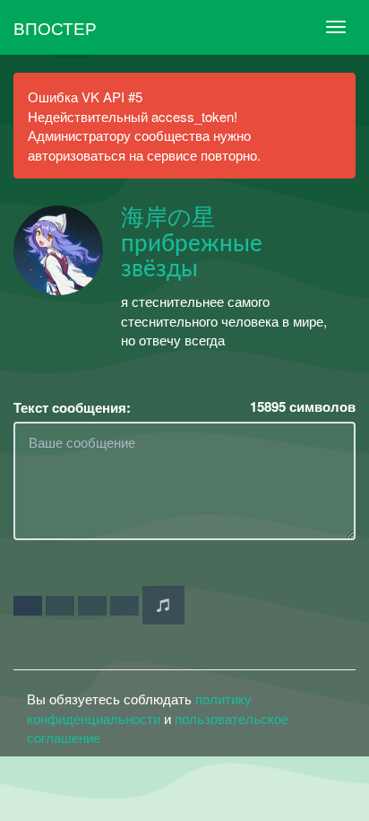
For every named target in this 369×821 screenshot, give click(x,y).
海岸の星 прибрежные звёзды (191, 243)
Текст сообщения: (72, 407)
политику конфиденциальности (139, 708)
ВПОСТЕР (55, 27)
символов (303, 406)
